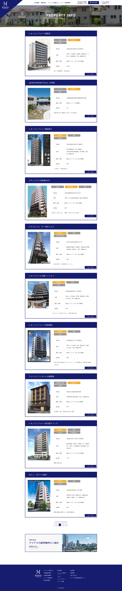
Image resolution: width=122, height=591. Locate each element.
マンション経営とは (53, 2)
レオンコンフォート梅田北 (40, 34)
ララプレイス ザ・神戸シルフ (41, 227)
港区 (59, 285)
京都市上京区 (60, 383)
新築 (60, 42)
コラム (59, 576)
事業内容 (43, 2)
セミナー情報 (60, 581)
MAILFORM (94, 2)
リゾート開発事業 (65, 2)
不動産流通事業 (47, 575)
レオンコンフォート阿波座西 (40, 325)
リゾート (60, 89)
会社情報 (36, 2)
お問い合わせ (73, 575)
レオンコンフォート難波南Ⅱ (40, 129)
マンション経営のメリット (61, 573)
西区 (60, 334)
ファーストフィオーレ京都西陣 (41, 376)
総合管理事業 (47, 580)
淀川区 (60, 432)
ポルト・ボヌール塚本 (38, 475)
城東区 (57, 187)
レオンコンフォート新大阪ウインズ (43, 423)
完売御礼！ (74, 40)
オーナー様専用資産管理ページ (105, 3)
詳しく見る (90, 74)
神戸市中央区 (60, 236)
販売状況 (74, 432)
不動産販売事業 (47, 573)
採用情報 (72, 573)
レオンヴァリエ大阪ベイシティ (41, 276)
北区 (60, 40)
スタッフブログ (61, 578)
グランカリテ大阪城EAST (39, 180)
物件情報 (59, 570)
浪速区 (60, 138)
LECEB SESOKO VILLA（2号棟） (42, 83)
